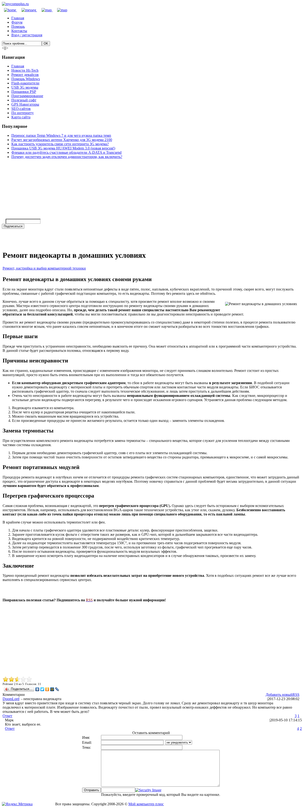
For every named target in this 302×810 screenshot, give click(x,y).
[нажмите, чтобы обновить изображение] (148, 790)
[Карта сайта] (45, 10)
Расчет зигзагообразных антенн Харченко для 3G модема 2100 (61, 140)
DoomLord (11, 699)
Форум (16, 22)
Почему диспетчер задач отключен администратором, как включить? (66, 157)
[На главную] (15, 4)
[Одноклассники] (47, 689)
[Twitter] (42, 689)
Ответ (7, 716)
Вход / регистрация (26, 35)
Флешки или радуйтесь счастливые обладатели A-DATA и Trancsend (66, 152)
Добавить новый (279, 695)
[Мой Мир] (52, 689)
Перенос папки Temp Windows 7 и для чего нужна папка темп (61, 135)
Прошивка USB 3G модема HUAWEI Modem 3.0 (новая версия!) (63, 148)
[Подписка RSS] (60, 10)
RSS (296, 695)
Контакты (19, 31)
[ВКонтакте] (37, 689)
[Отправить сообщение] (27, 10)
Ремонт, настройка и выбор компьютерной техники (44, 268)
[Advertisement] (144, 639)
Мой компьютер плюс (146, 804)
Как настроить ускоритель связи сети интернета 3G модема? (60, 144)
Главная (17, 18)
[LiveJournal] (57, 689)
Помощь (18, 27)
